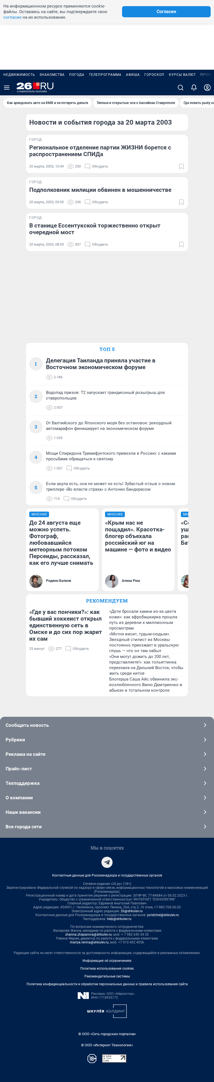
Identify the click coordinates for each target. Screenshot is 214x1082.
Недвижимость (19, 75)
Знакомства (52, 75)
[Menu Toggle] (6, 87)
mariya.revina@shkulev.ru (89, 942)
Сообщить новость (27, 725)
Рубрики (15, 739)
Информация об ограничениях (107, 961)
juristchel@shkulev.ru (163, 915)
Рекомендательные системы (107, 976)
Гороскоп (154, 75)
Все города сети (24, 826)
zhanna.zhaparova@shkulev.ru (88, 934)
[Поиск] (180, 87)
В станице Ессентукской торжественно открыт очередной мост (94, 229)
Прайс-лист (19, 768)
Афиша (133, 75)
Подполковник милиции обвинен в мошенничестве (100, 190)
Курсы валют (182, 75)
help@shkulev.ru (119, 919)
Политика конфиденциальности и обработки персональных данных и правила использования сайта (107, 984)
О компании (19, 797)
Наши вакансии (23, 812)
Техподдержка (23, 783)
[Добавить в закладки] (181, 166)
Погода (76, 75)
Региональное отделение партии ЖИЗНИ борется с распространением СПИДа (100, 151)
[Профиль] (207, 87)
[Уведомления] (194, 87)
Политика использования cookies (107, 968)
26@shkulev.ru (132, 911)
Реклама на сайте (25, 754)
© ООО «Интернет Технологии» (107, 1045)
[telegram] (107, 862)
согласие (12, 17)
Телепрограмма (105, 75)
